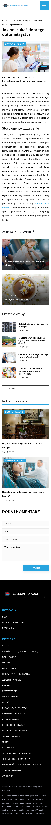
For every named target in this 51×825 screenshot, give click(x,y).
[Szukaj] (5, 388)
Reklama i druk (10, 719)
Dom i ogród (9, 657)
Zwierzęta (7, 776)
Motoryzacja (9, 691)
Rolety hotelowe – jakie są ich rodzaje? (33, 325)
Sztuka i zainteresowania (16, 753)
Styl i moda (8, 747)
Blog (4, 617)
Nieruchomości (11, 696)
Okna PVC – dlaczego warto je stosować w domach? (33, 355)
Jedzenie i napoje (11, 680)
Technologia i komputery (16, 759)
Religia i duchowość (13, 725)
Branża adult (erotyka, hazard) (20, 651)
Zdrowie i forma (14, 44)
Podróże (7, 702)
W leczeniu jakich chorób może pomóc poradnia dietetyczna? (30, 371)
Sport (5, 742)
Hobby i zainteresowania (16, 674)
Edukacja (7, 663)
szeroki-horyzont (11, 77)
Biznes (5, 645)
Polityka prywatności (14, 622)
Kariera (6, 685)
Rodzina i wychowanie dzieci (18, 730)
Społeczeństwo (11, 736)
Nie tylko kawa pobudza (17, 299)
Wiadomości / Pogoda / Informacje (21, 764)
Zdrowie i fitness (11, 770)
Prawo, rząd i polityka (14, 708)
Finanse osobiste (11, 668)
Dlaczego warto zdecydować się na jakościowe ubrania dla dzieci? (32, 340)
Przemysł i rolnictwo (14, 713)
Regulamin (8, 628)
